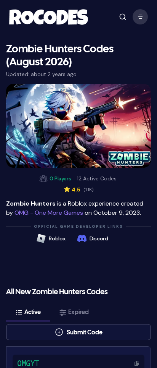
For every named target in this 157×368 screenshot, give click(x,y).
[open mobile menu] (123, 17)
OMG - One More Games (48, 213)
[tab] (28, 312)
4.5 (78, 189)
